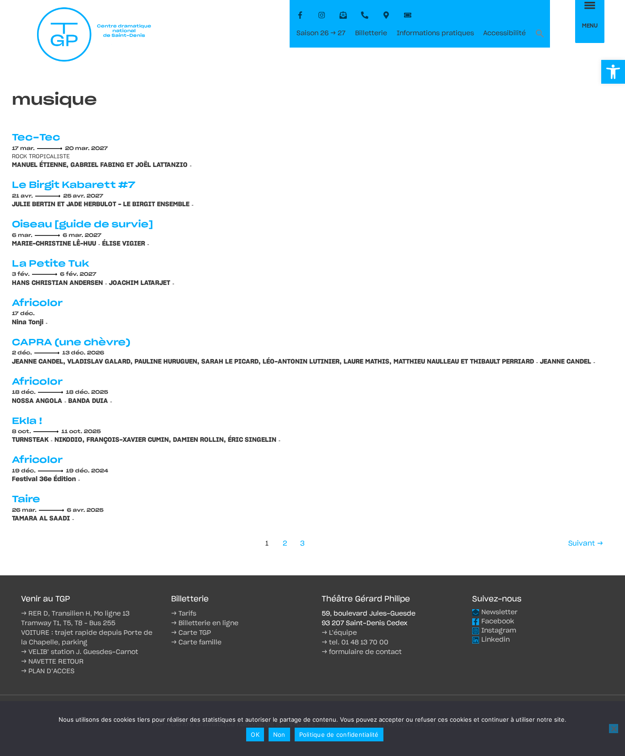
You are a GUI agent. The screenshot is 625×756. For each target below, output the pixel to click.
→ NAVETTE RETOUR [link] (52, 662)
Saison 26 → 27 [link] (320, 33)
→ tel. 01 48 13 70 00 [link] (355, 642)
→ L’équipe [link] (339, 633)
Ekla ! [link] (27, 421)
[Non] (613, 728)
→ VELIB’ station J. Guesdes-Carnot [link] (79, 652)
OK (255, 734)
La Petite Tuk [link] (50, 263)
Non (279, 734)
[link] (613, 72)
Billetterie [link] (371, 33)
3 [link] (302, 543)
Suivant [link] (585, 543)
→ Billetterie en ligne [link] (204, 623)
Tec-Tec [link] (36, 137)
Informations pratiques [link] (435, 33)
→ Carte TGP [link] (191, 633)
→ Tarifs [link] (183, 614)
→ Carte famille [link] (196, 642)
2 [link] (285, 543)
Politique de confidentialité (339, 734)
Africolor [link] (37, 303)
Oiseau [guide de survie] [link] (82, 224)
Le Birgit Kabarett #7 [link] (73, 185)
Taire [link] (26, 499)
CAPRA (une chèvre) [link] (71, 342)
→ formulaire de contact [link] (362, 652)
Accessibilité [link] (504, 33)
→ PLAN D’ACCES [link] (48, 671)
